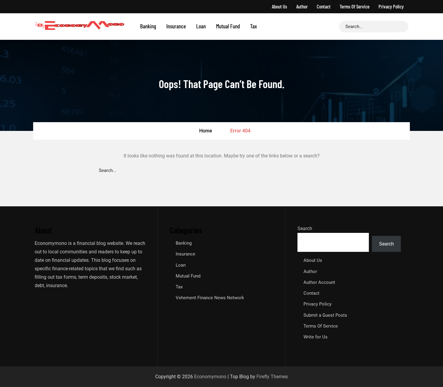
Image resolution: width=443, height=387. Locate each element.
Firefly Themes (272, 376)
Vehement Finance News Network (210, 297)
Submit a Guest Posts (325, 315)
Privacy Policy (391, 6)
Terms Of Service (354, 6)
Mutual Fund (228, 26)
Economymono (210, 376)
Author (302, 6)
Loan (201, 26)
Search (304, 228)
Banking (148, 26)
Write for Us (315, 337)
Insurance (176, 26)
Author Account (319, 282)
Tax (253, 26)
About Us (279, 6)
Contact (324, 6)
